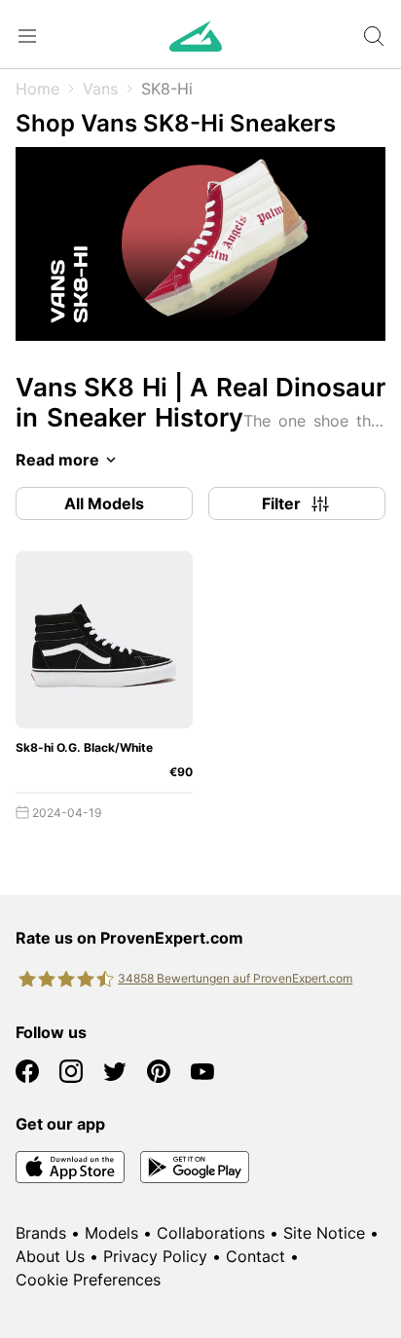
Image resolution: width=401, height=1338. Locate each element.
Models (111, 1233)
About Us (50, 1256)
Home (37, 88)
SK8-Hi (167, 88)
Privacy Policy (155, 1256)
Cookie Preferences (88, 1279)
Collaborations (211, 1233)
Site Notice (324, 1233)
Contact (255, 1256)
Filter (281, 503)
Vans (100, 88)
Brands (41, 1233)
